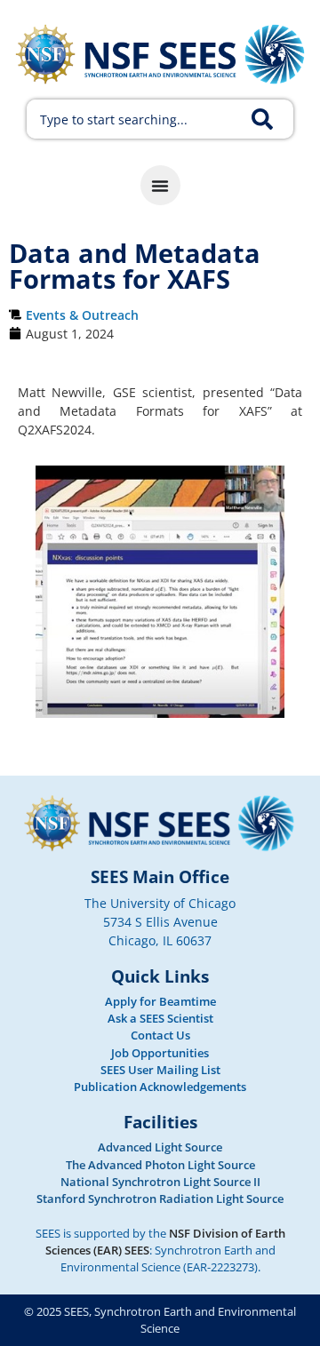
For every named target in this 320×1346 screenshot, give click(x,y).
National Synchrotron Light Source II (160, 1182)
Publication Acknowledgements (160, 1087)
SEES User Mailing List (160, 1070)
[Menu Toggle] (160, 185)
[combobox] (135, 119)
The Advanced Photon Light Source (160, 1165)
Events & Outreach (82, 315)
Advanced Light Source (160, 1147)
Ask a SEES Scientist (160, 1018)
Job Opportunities (160, 1053)
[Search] (272, 119)
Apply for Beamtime (160, 1001)
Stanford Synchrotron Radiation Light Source (160, 1199)
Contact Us (160, 1035)
